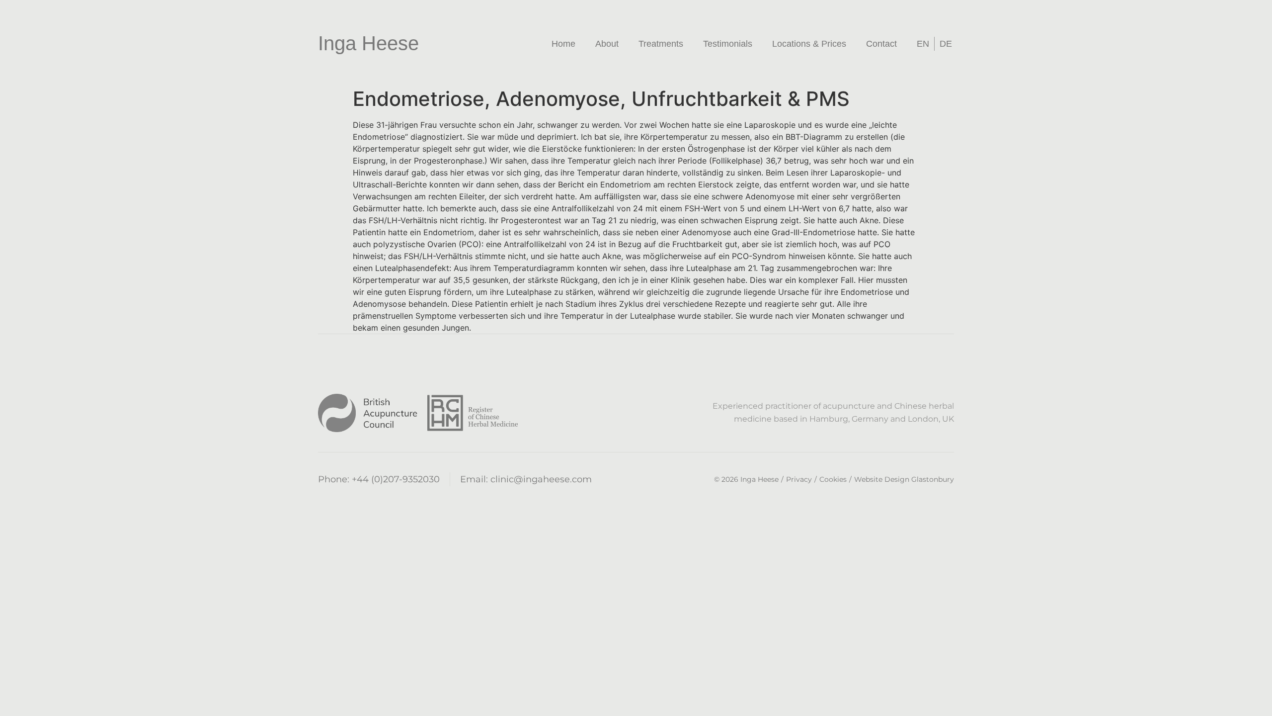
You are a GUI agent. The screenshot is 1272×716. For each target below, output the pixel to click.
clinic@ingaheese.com (541, 479)
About (607, 44)
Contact (881, 44)
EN (923, 44)
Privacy (799, 479)
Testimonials (727, 44)
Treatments (660, 44)
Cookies (833, 479)
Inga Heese (368, 43)
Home (563, 44)
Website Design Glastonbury (904, 479)
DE (946, 44)
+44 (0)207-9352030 (396, 479)
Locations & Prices (809, 44)
